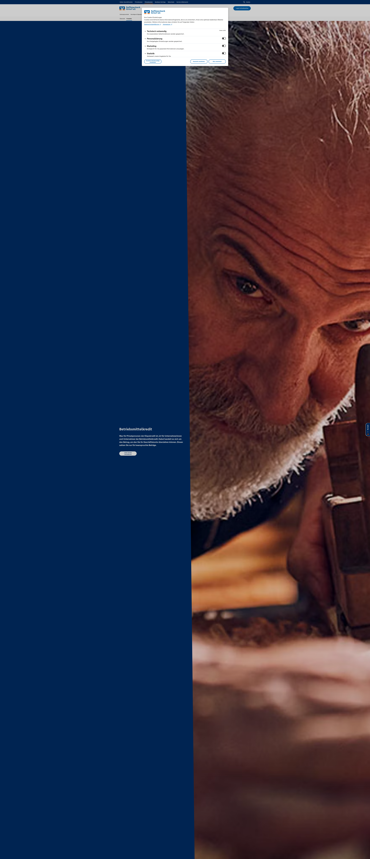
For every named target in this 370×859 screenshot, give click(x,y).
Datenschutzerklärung (152, 24)
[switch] (224, 38)
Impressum (167, 24)
